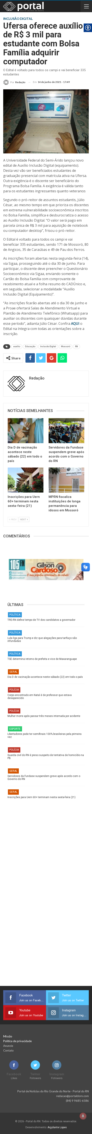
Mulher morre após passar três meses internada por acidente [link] (43, 716)
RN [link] (76, 346)
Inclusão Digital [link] (48, 346)
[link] (14, 82)
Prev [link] (13, 519)
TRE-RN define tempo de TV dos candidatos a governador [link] (41, 619)
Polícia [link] (14, 689)
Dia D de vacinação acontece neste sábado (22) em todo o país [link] (45, 676)
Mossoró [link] (65, 346)
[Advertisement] (46, 845)
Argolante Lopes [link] (57, 1127)
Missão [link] (7, 1036)
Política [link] (14, 614)
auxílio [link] (16, 346)
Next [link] (23, 519)
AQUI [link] (75, 323)
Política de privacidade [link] (17, 1041)
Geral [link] (13, 671)
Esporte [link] (15, 728)
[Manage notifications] (83, 1116)
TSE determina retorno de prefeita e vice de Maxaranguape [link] (42, 658)
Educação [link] (30, 346)
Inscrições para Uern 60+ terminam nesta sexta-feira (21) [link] (41, 797)
